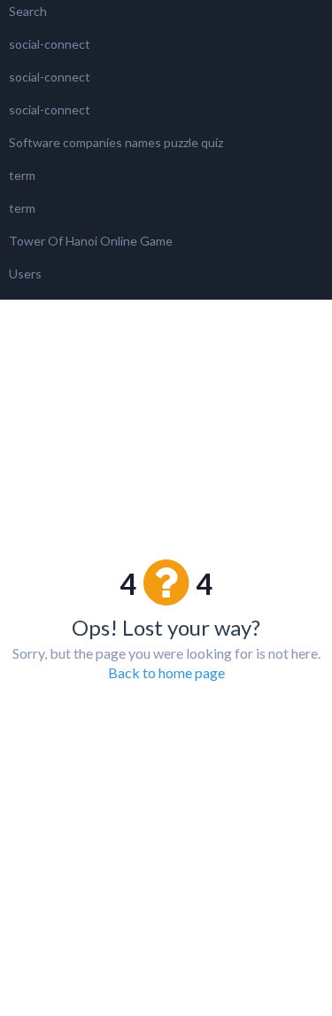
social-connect (49, 43)
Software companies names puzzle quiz (116, 142)
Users (25, 273)
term (22, 175)
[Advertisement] (166, 380)
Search (28, 11)
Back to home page (166, 672)
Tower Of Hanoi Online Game (91, 240)
